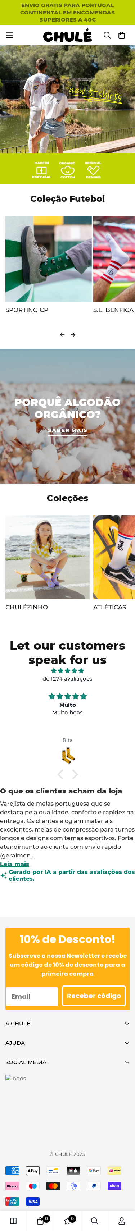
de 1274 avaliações (67, 678)
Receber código (94, 995)
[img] (67, 671)
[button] (62, 774)
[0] (40, 1221)
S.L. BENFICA (25, 310)
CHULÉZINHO (26, 607)
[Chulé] (67, 35)
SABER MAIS (67, 430)
